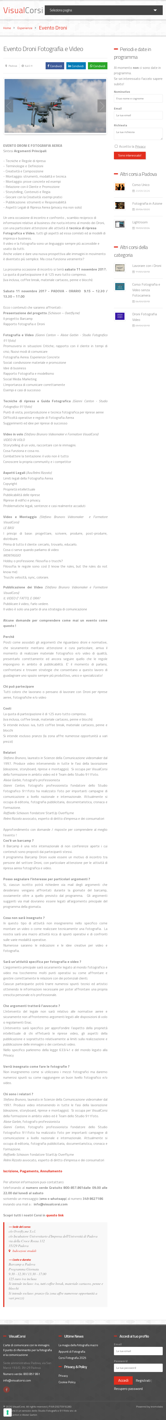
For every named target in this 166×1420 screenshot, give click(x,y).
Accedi (123, 1380)
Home (7, 28)
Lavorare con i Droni (146, 265)
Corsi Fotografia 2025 (72, 1357)
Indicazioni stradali (24, 1251)
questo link (55, 1215)
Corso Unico (141, 184)
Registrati (143, 1380)
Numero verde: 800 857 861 (21, 1374)
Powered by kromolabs (149, 1407)
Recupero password (128, 1388)
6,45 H (28, 66)
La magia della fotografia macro (78, 1345)
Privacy (63, 1375)
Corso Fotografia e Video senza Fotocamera (146, 290)
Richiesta (120, 125)
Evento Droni (53, 27)
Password (121, 1361)
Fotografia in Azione (147, 203)
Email (118, 108)
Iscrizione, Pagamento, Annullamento (32, 1171)
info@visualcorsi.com (17, 1380)
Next (101, 105)
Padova (13, 66)
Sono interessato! (129, 155)
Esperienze (25, 28)
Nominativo (122, 91)
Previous (9, 105)
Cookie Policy (67, 1382)
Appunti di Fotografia (72, 1351)
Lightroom (140, 222)
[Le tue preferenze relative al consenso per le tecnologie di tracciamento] (7, 1412)
